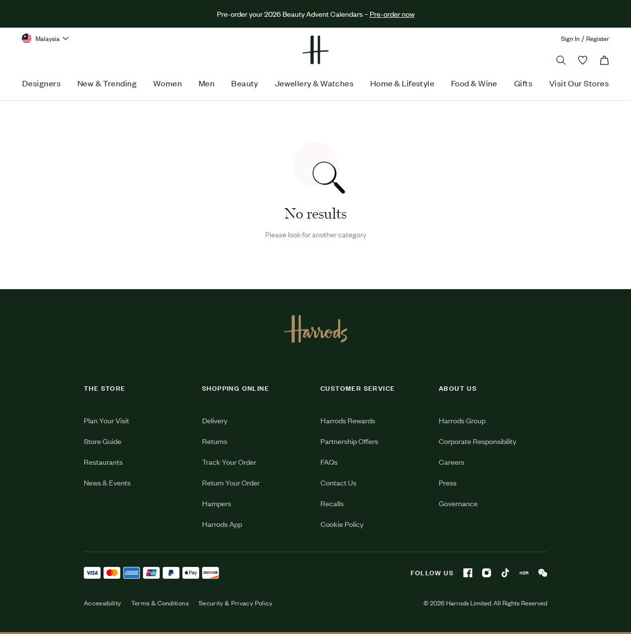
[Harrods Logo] (316, 328)
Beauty (244, 82)
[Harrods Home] (315, 50)
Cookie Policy (341, 524)
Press (447, 482)
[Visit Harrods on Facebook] (467, 572)
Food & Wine (474, 82)
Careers (451, 461)
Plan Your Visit (106, 420)
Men (206, 82)
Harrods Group (462, 420)
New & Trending (107, 82)
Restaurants (103, 461)
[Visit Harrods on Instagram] (486, 572)
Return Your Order (231, 482)
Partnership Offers (349, 441)
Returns (214, 441)
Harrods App (222, 524)
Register (597, 38)
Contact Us (338, 482)
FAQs (329, 461)
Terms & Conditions (160, 602)
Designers (41, 82)
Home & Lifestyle (402, 82)
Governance (458, 503)
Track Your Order (229, 461)
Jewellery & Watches (314, 82)
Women (167, 82)
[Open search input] (561, 60)
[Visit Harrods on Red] (524, 572)
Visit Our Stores (579, 82)
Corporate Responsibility (477, 441)
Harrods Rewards (347, 420)
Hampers (216, 503)
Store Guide (102, 441)
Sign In (570, 38)
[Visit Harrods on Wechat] (542, 572)
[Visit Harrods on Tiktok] (505, 572)
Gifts (523, 82)
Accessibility (102, 602)
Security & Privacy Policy (236, 602)
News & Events (107, 482)
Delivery (214, 420)
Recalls (332, 503)
